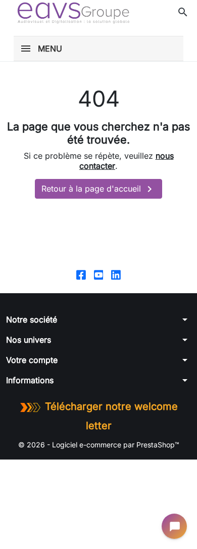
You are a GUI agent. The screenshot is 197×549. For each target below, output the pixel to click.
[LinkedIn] (116, 274)
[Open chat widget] (174, 526)
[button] (183, 12)
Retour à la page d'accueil (98, 189)
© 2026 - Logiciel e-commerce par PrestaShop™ (98, 444)
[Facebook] (81, 274)
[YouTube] (99, 274)
